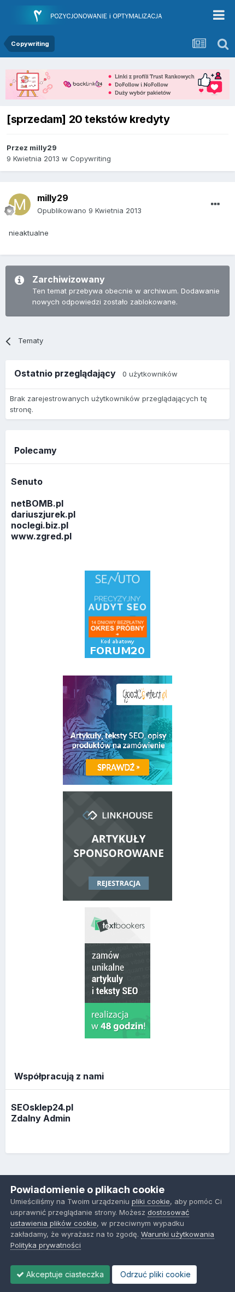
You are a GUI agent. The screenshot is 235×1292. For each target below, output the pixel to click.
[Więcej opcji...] (215, 204)
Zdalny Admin (40, 1118)
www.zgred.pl (41, 536)
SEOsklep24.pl (42, 1107)
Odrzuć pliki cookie (154, 1274)
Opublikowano (89, 210)
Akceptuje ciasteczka (64, 1274)
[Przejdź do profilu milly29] (20, 204)
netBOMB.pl (37, 503)
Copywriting (90, 158)
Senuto (27, 481)
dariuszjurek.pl (43, 514)
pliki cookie (151, 1201)
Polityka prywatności (45, 1245)
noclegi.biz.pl (39, 525)
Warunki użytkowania (177, 1234)
